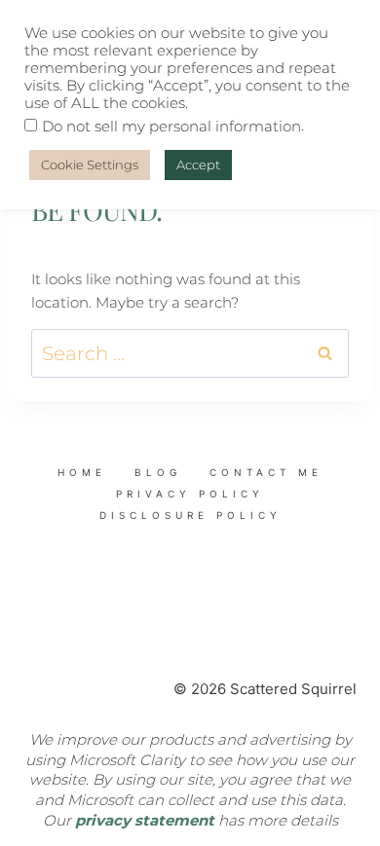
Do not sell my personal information (171, 126)
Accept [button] (198, 164)
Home (81, 472)
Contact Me (266, 472)
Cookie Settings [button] (89, 164)
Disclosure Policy (190, 515)
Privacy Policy (190, 493)
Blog (157, 472)
